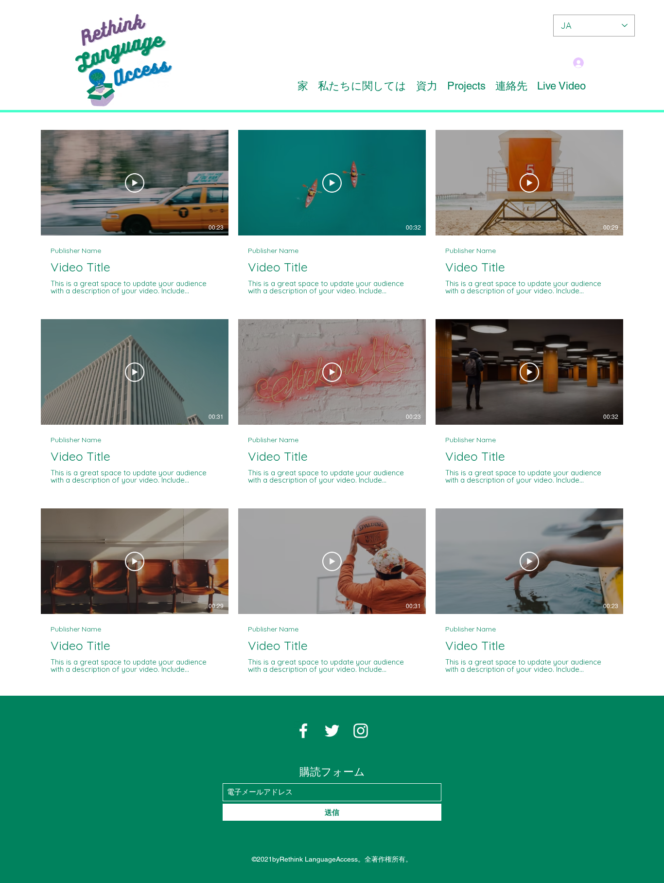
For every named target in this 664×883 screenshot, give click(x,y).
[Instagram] (360, 730)
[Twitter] (332, 730)
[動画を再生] (134, 183)
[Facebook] (303, 730)
